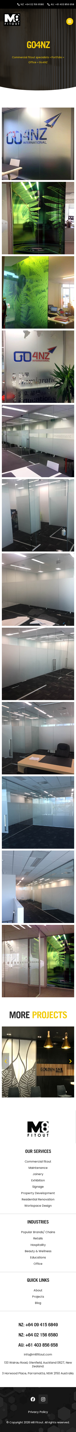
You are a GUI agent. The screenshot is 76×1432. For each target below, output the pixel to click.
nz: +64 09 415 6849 (38, 1324)
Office (32, 62)
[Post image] (38, 1061)
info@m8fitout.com (38, 1354)
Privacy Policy (38, 1412)
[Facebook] (33, 1399)
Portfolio (56, 57)
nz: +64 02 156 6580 (38, 1335)
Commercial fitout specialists (30, 57)
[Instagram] (43, 1399)
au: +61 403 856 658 (38, 1345)
